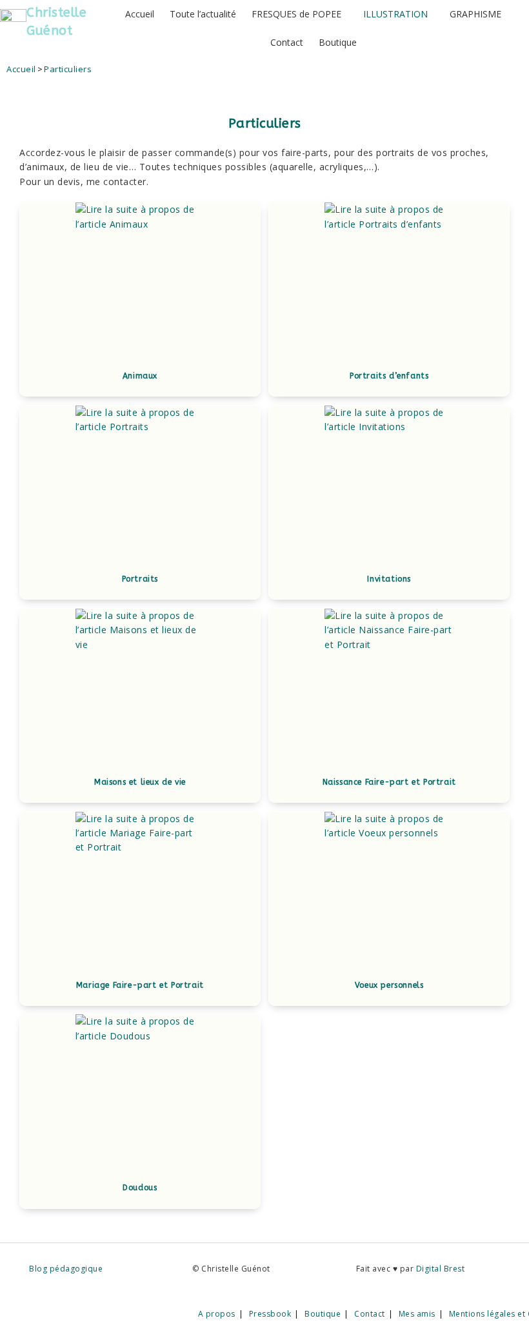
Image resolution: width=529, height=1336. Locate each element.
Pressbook (270, 1313)
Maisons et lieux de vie (140, 782)
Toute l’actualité (203, 14)
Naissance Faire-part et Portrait (389, 782)
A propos (216, 1313)
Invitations (389, 579)
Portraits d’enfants (389, 375)
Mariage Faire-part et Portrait (140, 985)
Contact (286, 42)
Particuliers (68, 69)
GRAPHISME (475, 14)
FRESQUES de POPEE (296, 14)
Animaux (140, 375)
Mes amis (417, 1313)
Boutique (338, 42)
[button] (299, 14)
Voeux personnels (389, 985)
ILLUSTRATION (395, 14)
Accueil (139, 14)
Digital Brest (440, 1268)
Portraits (140, 579)
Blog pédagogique (66, 1268)
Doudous (140, 1187)
